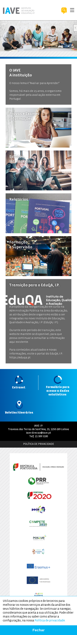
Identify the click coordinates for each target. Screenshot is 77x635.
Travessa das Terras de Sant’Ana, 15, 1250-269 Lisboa (38, 429)
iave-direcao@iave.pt (38, 433)
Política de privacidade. (50, 620)
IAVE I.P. (38, 426)
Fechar (38, 630)
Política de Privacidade (38, 444)
